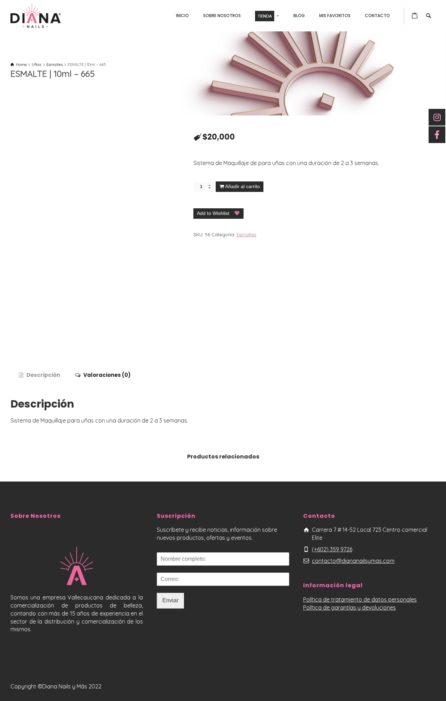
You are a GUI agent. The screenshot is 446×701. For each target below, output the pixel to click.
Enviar (170, 600)
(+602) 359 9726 (332, 549)
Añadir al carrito (242, 186)
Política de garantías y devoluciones (349, 607)
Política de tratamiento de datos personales (360, 599)
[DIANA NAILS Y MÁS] (35, 15)
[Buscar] (429, 15)
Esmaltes (246, 234)
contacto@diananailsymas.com (353, 560)
